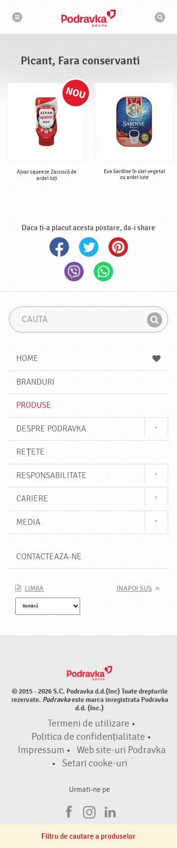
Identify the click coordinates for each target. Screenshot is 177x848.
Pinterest (118, 247)
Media (28, 522)
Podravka (88, 18)
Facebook (59, 247)
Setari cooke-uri (94, 763)
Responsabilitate (51, 475)
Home (27, 358)
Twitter (88, 247)
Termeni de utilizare (88, 723)
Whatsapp (103, 271)
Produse (33, 405)
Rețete (30, 451)
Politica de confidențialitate (88, 736)
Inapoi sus (134, 589)
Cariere (32, 498)
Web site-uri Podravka (121, 750)
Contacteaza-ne (49, 556)
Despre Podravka (51, 428)
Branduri (35, 382)
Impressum (41, 750)
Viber (74, 271)
